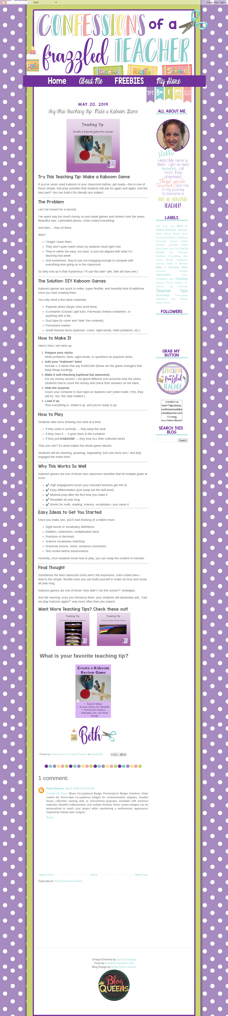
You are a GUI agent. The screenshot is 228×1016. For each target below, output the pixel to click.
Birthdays (183, 230)
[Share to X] (118, 754)
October (183, 271)
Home (93, 874)
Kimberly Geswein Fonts (119, 963)
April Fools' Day (165, 226)
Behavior (171, 229)
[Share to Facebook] (121, 754)
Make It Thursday (167, 267)
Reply (49, 817)
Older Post (141, 874)
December (161, 241)
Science (160, 282)
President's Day (165, 279)
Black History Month (168, 233)
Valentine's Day (166, 299)
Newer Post (46, 874)
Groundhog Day (178, 256)
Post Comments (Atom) (68, 881)
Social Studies (174, 282)
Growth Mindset (165, 260)
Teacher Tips (172, 290)
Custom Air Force (57, 793)
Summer (183, 286)
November (161, 271)
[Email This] (112, 754)
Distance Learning (167, 244)
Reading (181, 278)
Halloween (182, 260)
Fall (171, 252)
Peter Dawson (55, 788)
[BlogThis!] (115, 754)
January (160, 263)
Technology (163, 295)
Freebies (160, 256)
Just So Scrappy (126, 959)
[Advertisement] (172, 497)
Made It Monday (177, 263)
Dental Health (179, 241)
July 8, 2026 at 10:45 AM (79, 788)
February (183, 252)
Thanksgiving (181, 295)
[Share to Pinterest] (125, 754)
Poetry (184, 275)
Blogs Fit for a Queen (123, 967)
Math (185, 267)
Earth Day (174, 248)
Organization (163, 274)
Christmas (182, 237)
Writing (166, 302)
